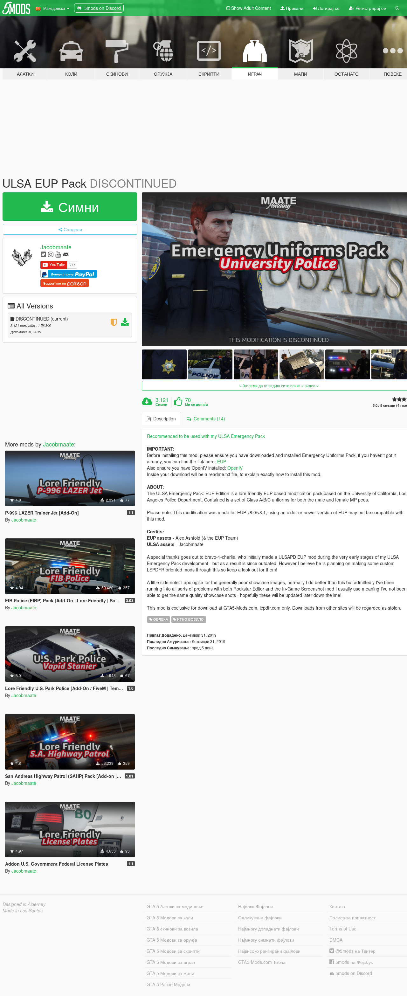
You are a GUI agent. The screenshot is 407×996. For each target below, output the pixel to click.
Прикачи (294, 8)
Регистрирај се (370, 8)
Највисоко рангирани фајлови (269, 951)
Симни (76, 206)
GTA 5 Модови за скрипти (173, 951)
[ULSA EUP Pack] (164, 364)
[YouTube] (58, 254)
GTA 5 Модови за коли (170, 917)
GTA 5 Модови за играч (171, 962)
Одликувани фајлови (260, 917)
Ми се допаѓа (196, 404)
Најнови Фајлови (255, 906)
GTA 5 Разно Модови (168, 984)
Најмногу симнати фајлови (266, 940)
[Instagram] (51, 254)
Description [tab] (163, 418)
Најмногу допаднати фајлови (268, 928)
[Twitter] (43, 254)
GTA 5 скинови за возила (172, 928)
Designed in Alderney (24, 904)
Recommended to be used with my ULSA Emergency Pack (206, 436)
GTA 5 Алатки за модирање (175, 906)
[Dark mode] (397, 8)
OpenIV (235, 468)
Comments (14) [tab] (208, 418)
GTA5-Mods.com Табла (262, 962)
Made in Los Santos (23, 910)
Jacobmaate (56, 247)
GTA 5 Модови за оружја (172, 940)
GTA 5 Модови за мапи (170, 973)
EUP (221, 461)
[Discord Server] (65, 254)
